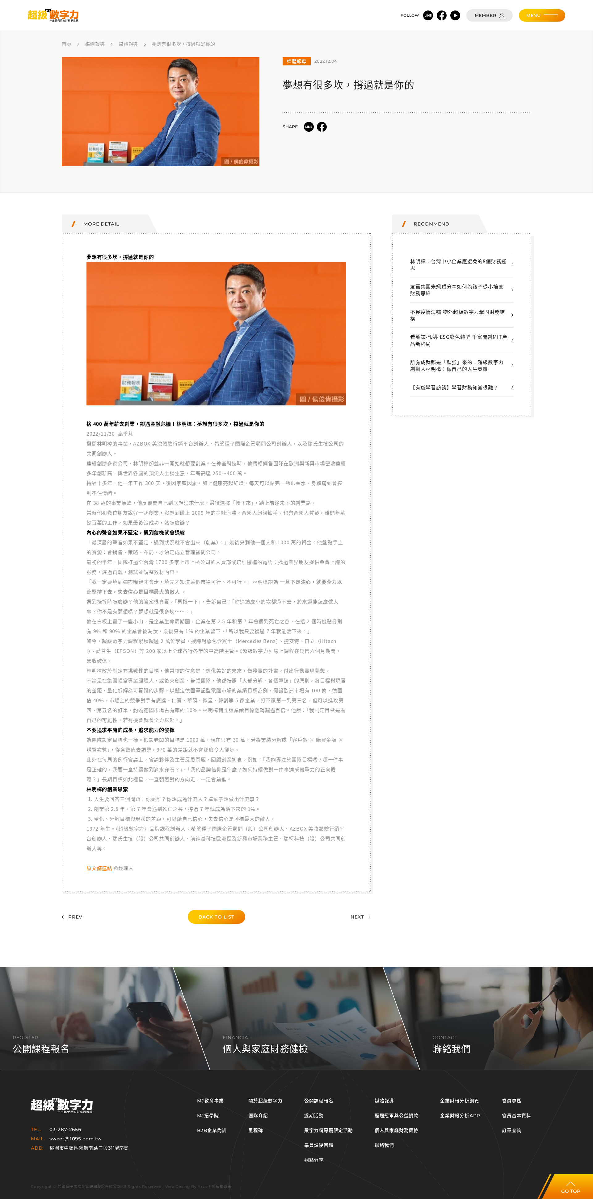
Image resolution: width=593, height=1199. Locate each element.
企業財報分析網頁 (459, 1101)
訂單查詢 (511, 1130)
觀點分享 (314, 1160)
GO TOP (570, 1191)
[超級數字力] (62, 1105)
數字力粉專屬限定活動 (328, 1130)
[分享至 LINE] (309, 127)
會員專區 (511, 1101)
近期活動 (314, 1115)
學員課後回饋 (319, 1145)
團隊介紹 (258, 1115)
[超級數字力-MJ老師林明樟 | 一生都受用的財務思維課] (53, 15)
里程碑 (255, 1130)
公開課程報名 (319, 1101)
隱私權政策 (222, 1186)
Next (357, 917)
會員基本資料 (516, 1115)
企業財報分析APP (460, 1115)
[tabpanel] (160, 112)
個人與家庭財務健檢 (396, 1130)
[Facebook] (442, 15)
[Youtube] (455, 15)
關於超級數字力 (265, 1101)
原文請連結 (99, 868)
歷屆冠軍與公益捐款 (396, 1115)
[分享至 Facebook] (322, 127)
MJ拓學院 (208, 1115)
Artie (203, 1186)
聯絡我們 (384, 1145)
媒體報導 (384, 1101)
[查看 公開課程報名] (296, 1018)
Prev (75, 917)
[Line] (428, 15)
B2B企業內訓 (212, 1130)
